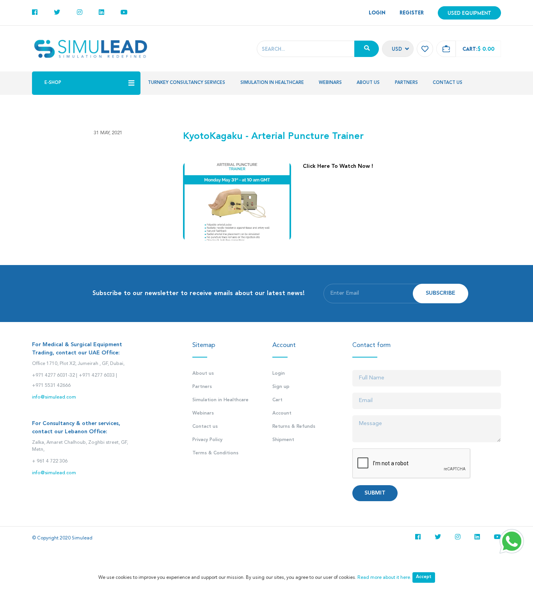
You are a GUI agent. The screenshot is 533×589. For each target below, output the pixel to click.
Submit (375, 493)
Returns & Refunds (293, 426)
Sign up (281, 386)
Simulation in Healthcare (272, 83)
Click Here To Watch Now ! (338, 166)
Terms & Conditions (215, 453)
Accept (424, 577)
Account (281, 413)
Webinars (330, 83)
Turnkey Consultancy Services (186, 83)
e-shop (52, 83)
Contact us (447, 83)
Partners (406, 83)
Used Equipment (469, 13)
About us (368, 83)
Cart (277, 400)
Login (278, 373)
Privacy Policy (207, 440)
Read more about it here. (384, 577)
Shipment (283, 440)
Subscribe (440, 293)
